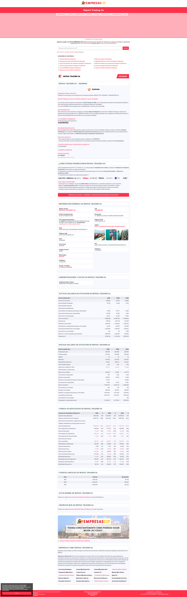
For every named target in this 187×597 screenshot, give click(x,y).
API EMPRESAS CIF (89, 39)
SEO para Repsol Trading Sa (103, 59)
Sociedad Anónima (65, 267)
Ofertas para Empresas (92, 593)
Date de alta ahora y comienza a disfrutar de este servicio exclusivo (94, 195)
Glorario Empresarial (92, 594)
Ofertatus (92, 595)
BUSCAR (126, 48)
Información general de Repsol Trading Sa (72, 61)
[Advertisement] (93, 26)
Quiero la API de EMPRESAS (108, 43)
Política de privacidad (163, 594)
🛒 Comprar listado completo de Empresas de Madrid (74, 541)
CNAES (96, 39)
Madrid (67, 52)
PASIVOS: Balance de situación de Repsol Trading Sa (110, 63)
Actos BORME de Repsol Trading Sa (70, 68)
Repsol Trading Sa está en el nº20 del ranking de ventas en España (78, 99)
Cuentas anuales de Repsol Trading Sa (106, 65)
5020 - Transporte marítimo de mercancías (110, 226)
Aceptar (16, 593)
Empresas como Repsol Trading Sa (70, 70)
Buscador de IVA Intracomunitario (92, 591)
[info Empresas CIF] (93, 5)
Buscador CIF (60, 52)
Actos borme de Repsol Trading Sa (80, 497)
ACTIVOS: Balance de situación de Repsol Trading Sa (75, 63)
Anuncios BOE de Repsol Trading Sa (106, 68)
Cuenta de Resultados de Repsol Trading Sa (72, 65)
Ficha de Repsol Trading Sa (67, 59)
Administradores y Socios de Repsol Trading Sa (109, 61)
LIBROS (100, 39)
